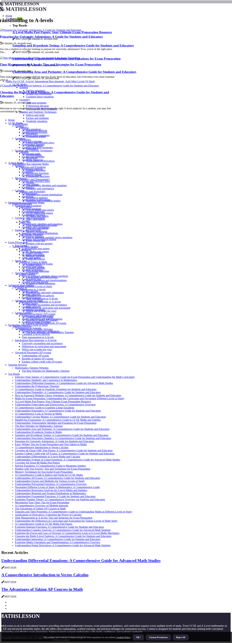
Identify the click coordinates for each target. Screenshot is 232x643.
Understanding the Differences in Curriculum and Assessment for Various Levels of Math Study (66, 520)
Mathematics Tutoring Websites (32, 367)
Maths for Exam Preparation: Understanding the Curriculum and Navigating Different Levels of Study (69, 398)
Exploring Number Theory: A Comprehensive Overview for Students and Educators (60, 499)
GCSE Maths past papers (35, 251)
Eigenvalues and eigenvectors (37, 315)
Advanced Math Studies (21, 285)
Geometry (20, 138)
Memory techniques (32, 269)
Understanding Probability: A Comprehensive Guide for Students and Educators (58, 392)
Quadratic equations (36, 121)
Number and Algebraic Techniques (33, 150)
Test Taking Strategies (27, 273)
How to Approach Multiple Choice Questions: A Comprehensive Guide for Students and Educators (68, 395)
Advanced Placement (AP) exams (37, 313)
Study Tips (20, 260)
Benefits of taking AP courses (37, 358)
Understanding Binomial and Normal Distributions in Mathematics (50, 493)
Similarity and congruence (40, 188)
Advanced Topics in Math (33, 261)
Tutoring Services (17, 364)
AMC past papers (31, 257)
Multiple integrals (31, 294)
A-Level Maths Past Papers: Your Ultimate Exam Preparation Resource (53, 401)
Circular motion (30, 184)
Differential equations (33, 309)
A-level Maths (15, 162)
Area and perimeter (32, 141)
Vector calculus (30, 291)
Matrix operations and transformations (46, 280)
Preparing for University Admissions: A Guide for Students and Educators (54, 441)
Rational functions (31, 208)
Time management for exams (37, 263)
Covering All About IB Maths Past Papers (37, 462)
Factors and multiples (37, 118)
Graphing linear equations (35, 135)
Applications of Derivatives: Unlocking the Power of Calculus (48, 514)
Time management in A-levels (42, 298)
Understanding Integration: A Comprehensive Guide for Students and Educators (57, 539)
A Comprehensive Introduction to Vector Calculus (41, 447)
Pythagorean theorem (33, 144)
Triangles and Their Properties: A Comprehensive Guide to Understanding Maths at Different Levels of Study (73, 511)
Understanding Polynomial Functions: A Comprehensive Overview (51, 484)
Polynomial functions (37, 173)
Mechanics (20, 178)
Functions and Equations (32, 167)
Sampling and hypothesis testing (39, 239)
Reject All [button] (180, 637)
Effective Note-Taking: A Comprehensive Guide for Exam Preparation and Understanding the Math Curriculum (75, 377)
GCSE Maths (15, 123)
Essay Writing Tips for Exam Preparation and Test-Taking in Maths (51, 444)
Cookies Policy (123, 637)
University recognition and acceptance (46, 304)
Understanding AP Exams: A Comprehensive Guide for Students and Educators (57, 478)
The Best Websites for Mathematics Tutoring (45, 370)
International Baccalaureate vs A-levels (36, 340)
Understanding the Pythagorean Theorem (37, 386)
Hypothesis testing (31, 175)
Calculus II (21, 288)
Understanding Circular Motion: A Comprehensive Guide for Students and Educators (60, 416)
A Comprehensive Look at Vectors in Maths (38, 413)
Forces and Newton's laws (36, 181)
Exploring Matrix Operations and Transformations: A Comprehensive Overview (57, 542)
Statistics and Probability (32, 191)
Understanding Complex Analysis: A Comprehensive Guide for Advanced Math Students (62, 530)
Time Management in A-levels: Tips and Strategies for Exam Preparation (53, 517)
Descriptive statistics (37, 197)
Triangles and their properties (37, 147)
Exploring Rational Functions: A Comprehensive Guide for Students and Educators (59, 527)
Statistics (24, 127)
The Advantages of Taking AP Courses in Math (40, 508)
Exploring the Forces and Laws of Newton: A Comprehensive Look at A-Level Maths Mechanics (67, 533)
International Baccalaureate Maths (30, 164)
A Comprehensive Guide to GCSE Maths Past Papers (43, 523)
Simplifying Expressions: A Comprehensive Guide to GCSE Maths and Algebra (58, 419)
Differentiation (29, 193)
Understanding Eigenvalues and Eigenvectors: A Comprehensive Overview (55, 404)
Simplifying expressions (34, 132)
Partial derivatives (31, 297)
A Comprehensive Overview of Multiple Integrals (41, 505)
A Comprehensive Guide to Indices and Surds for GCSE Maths (49, 474)
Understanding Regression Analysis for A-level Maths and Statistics (51, 490)
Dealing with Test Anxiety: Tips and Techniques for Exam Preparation (52, 468)
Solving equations (31, 129)
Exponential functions (33, 214)
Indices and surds (31, 153)
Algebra (19, 126)
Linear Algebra (23, 312)
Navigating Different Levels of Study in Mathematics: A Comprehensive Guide (57, 487)
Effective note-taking (33, 266)
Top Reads (14, 374)
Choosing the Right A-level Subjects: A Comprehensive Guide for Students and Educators (63, 536)
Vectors (26, 220)
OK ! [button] (138, 637)
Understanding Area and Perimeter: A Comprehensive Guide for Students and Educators (62, 429)
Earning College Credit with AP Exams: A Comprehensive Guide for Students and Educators (64, 453)
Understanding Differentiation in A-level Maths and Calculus (47, 456)
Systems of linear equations (36, 321)
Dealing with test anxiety (39, 243)
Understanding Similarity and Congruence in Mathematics (46, 380)
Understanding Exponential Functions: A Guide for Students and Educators (55, 496)
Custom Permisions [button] (158, 637)
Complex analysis (31, 306)
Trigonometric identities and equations (46, 185)
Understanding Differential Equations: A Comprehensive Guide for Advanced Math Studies (64, 383)
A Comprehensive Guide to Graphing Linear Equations (44, 407)
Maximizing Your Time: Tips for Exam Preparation (42, 502)
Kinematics (28, 187)
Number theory (30, 303)
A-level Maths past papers (36, 248)
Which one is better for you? (37, 349)
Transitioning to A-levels (32, 289)
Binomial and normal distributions (44, 194)
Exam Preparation (17, 242)
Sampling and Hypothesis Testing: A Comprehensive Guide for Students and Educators (61, 435)
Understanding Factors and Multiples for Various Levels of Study (50, 481)
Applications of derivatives (36, 199)
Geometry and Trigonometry (34, 179)
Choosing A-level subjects (36, 334)
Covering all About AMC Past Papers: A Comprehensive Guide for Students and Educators (64, 450)
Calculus (19, 190)
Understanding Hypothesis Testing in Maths (38, 432)
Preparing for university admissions (45, 292)
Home (11, 120)
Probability (27, 172)
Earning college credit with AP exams (42, 361)
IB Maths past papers (33, 254)
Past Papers (21, 245)
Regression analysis (32, 168)
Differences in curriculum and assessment (48, 307)
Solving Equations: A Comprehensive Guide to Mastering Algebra (50, 465)
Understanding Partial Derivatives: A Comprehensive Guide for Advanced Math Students (62, 545)
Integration (27, 196)
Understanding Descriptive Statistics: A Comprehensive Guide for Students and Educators (63, 438)
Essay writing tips (31, 279)
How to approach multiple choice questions (49, 237)
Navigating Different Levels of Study (28, 325)
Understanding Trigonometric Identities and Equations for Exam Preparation (55, 422)
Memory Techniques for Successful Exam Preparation (44, 471)
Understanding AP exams (35, 355)
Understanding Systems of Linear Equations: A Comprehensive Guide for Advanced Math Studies (67, 459)
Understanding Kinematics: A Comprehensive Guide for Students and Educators (58, 410)
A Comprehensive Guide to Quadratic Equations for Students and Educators (55, 389)
